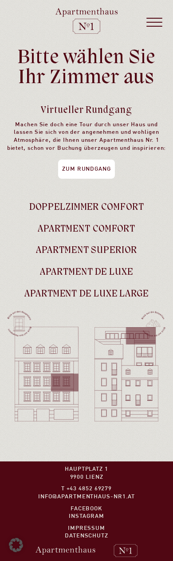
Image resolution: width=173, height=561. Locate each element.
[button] (16, 545)
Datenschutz (86, 536)
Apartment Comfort (86, 229)
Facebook (86, 509)
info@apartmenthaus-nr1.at (86, 497)
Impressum (86, 528)
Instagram (86, 516)
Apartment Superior (86, 250)
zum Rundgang (86, 169)
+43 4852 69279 (89, 489)
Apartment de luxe (86, 272)
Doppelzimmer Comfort (86, 207)
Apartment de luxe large (86, 294)
